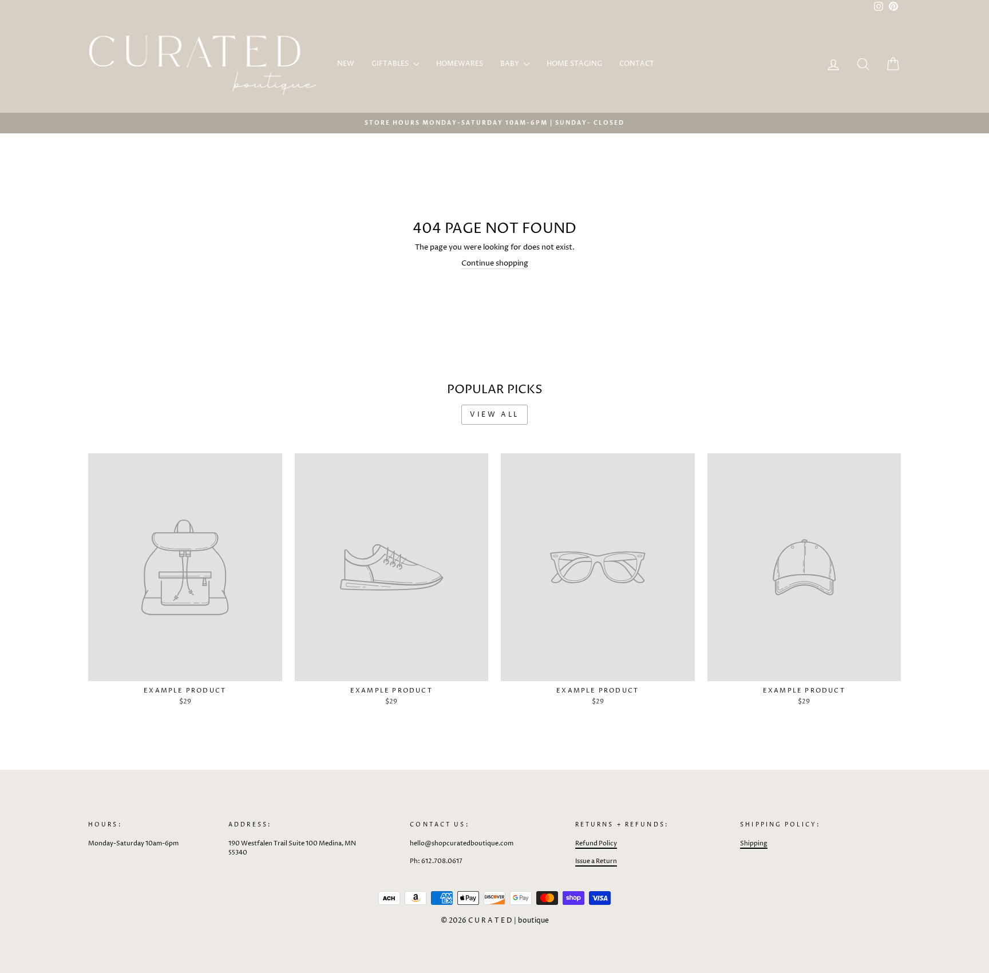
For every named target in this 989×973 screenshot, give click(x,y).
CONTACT (636, 64)
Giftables (390, 64)
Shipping (754, 843)
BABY (510, 64)
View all (494, 415)
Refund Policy (596, 843)
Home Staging (574, 64)
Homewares (459, 64)
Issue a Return (596, 861)
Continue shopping (494, 263)
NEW (345, 64)
